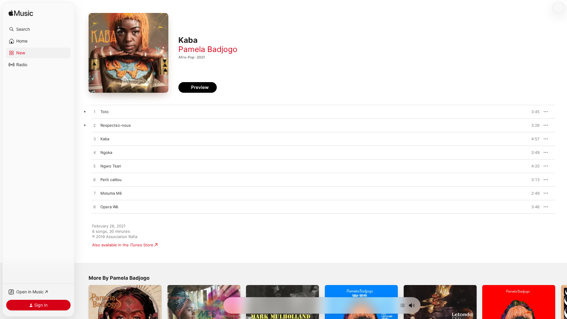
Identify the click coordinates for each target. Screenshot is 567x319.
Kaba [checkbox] (104, 138)
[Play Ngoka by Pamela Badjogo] (94, 152)
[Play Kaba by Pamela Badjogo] (94, 139)
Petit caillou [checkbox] (111, 179)
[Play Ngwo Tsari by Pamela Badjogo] (94, 166)
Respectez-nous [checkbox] (115, 125)
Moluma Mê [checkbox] (111, 193)
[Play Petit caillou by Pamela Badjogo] (94, 180)
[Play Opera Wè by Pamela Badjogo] (94, 207)
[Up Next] (402, 305)
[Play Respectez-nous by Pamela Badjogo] (94, 125)
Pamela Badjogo (207, 49)
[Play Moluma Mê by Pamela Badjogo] (94, 193)
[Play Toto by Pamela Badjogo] (94, 112)
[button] (38, 29)
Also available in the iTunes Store (122, 244)
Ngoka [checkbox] (106, 152)
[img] (21, 13)
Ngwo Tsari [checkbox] (110, 166)
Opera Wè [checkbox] (109, 206)
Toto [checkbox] (104, 111)
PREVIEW (533, 111)
